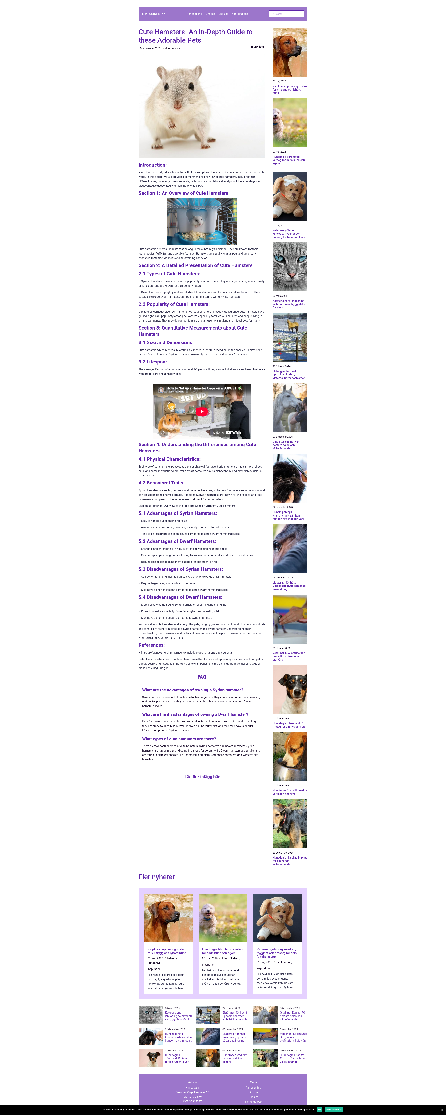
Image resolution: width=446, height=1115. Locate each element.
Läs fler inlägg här (202, 776)
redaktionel (258, 46)
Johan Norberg (230, 958)
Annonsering (194, 13)
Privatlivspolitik (334, 1110)
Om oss (210, 13)
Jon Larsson (173, 48)
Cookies (223, 13)
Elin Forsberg (284, 962)
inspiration (154, 969)
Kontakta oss (240, 13)
